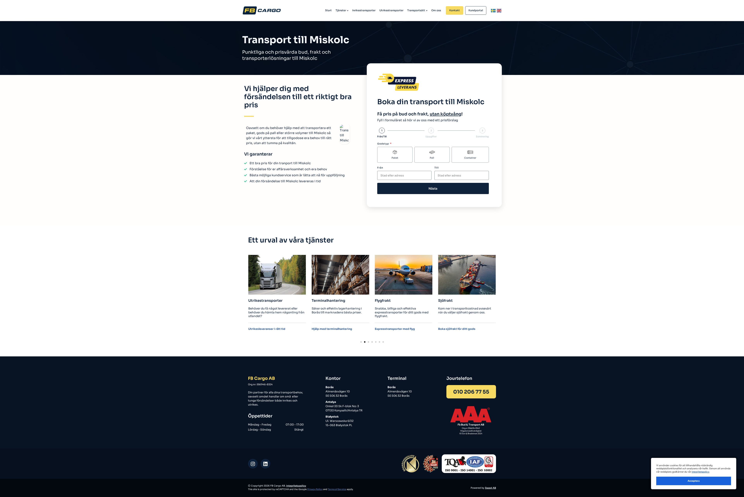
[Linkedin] (265, 464)
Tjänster (341, 10)
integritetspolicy (700, 471)
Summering (482, 136)
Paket (395, 157)
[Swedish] (493, 10)
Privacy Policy (315, 489)
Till (436, 167)
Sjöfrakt (382, 301)
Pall (432, 157)
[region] (693, 473)
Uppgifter (431, 136)
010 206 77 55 (471, 392)
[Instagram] (253, 464)
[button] (361, 342)
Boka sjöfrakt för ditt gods (393, 329)
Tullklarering (449, 301)
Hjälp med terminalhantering (268, 329)
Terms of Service (337, 489)
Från (380, 167)
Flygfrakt (319, 301)
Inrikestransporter (363, 10)
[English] (499, 10)
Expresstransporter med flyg (332, 329)
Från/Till (382, 136)
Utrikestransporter (391, 10)
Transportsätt (416, 10)
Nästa (433, 188)
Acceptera (694, 480)
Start (328, 10)
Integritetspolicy (296, 485)
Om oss (436, 10)
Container (470, 157)
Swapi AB (490, 487)
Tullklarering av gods (452, 329)
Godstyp (383, 143)
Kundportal (475, 10)
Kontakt (454, 10)
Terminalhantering (265, 301)
